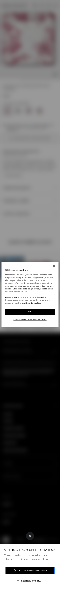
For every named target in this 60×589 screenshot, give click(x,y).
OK (30, 311)
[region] (30, 294)
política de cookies (31, 303)
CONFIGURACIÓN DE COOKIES (30, 319)
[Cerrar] (54, 266)
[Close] (30, 536)
